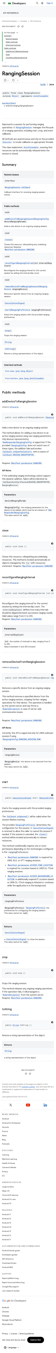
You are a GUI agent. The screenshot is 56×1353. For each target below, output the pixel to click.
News (4, 1135)
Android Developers (9, 21)
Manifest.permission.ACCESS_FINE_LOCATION (30, 865)
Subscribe (35, 1340)
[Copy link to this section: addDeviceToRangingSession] (39, 401)
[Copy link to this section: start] (10, 782)
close (7, 239)
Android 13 (6, 1231)
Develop (24, 21)
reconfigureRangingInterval (19, 263)
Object (15, 96)
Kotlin (43, 84)
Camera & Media (9, 1167)
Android (5, 1119)
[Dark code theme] (52, 414)
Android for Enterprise (11, 1123)
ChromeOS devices (10, 1195)
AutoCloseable (40, 96)
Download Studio (9, 1263)
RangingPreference (20, 310)
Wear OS (6, 1191)
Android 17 (6, 1214)
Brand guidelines (27, 1334)
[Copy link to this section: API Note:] (14, 470)
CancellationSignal (15, 303)
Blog (4, 1139)
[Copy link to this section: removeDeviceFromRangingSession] (47, 662)
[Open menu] (4, 3)
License (14, 1334)
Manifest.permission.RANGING (19, 249)
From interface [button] (24, 378)
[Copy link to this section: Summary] (18, 165)
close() (43, 834)
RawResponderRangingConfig (17, 442)
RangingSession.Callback (17, 187)
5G (3, 1176)
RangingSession (24, 127)
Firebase (5, 1316)
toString (9, 349)
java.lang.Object (9, 103)
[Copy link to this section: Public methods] (28, 392)
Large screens (8, 1187)
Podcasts (6, 1144)
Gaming (5, 1155)
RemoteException (11, 709)
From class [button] (19, 371)
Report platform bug (10, 1278)
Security (5, 1127)
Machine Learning (9, 1159)
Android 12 (6, 1235)
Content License (28, 1087)
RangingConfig (41, 219)
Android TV (6, 1203)
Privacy (5, 1171)
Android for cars (9, 1199)
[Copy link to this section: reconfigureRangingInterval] (37, 577)
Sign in (50, 3)
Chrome (5, 1312)
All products (7, 1324)
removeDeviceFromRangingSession (21, 286)
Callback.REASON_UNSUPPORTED (18, 455)
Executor (7, 142)
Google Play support (10, 1286)
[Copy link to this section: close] (11, 530)
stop (7, 330)
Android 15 (6, 1223)
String (8, 342)
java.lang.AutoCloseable (31, 378)
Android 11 (6, 1239)
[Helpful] (18, 26)
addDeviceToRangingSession (19, 219)
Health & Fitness (8, 1163)
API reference (11, 13)
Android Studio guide (11, 1250)
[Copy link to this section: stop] (10, 957)
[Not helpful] (22, 26)
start (7, 310)
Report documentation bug (13, 1282)
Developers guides (9, 1255)
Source (5, 1131)
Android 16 (6, 1218)
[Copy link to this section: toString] (14, 1009)
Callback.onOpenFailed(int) (17, 451)
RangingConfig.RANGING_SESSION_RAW (21, 739)
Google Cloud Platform (11, 1320)
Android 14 (6, 1227)
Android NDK (7, 1267)
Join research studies (10, 1291)
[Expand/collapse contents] (17, 32)
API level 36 (14, 66)
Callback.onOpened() (18, 816)
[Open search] (37, 3)
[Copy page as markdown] (13, 80)
